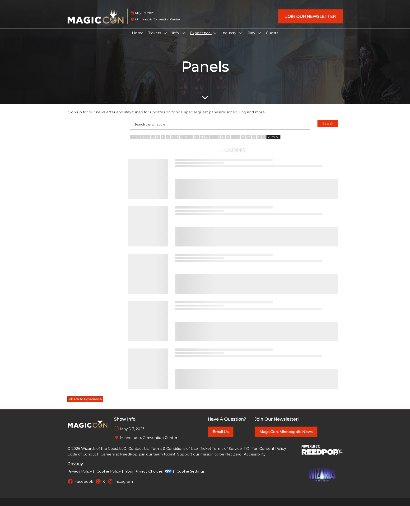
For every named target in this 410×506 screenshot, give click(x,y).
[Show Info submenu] (183, 33)
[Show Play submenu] (259, 33)
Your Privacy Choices (144, 471)
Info (176, 33)
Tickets (155, 33)
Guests (272, 33)
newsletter (105, 112)
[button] (310, 16)
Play (251, 33)
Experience (201, 33)
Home (138, 33)
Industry (229, 33)
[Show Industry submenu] (240, 33)
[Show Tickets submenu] (165, 33)
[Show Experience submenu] (215, 33)
